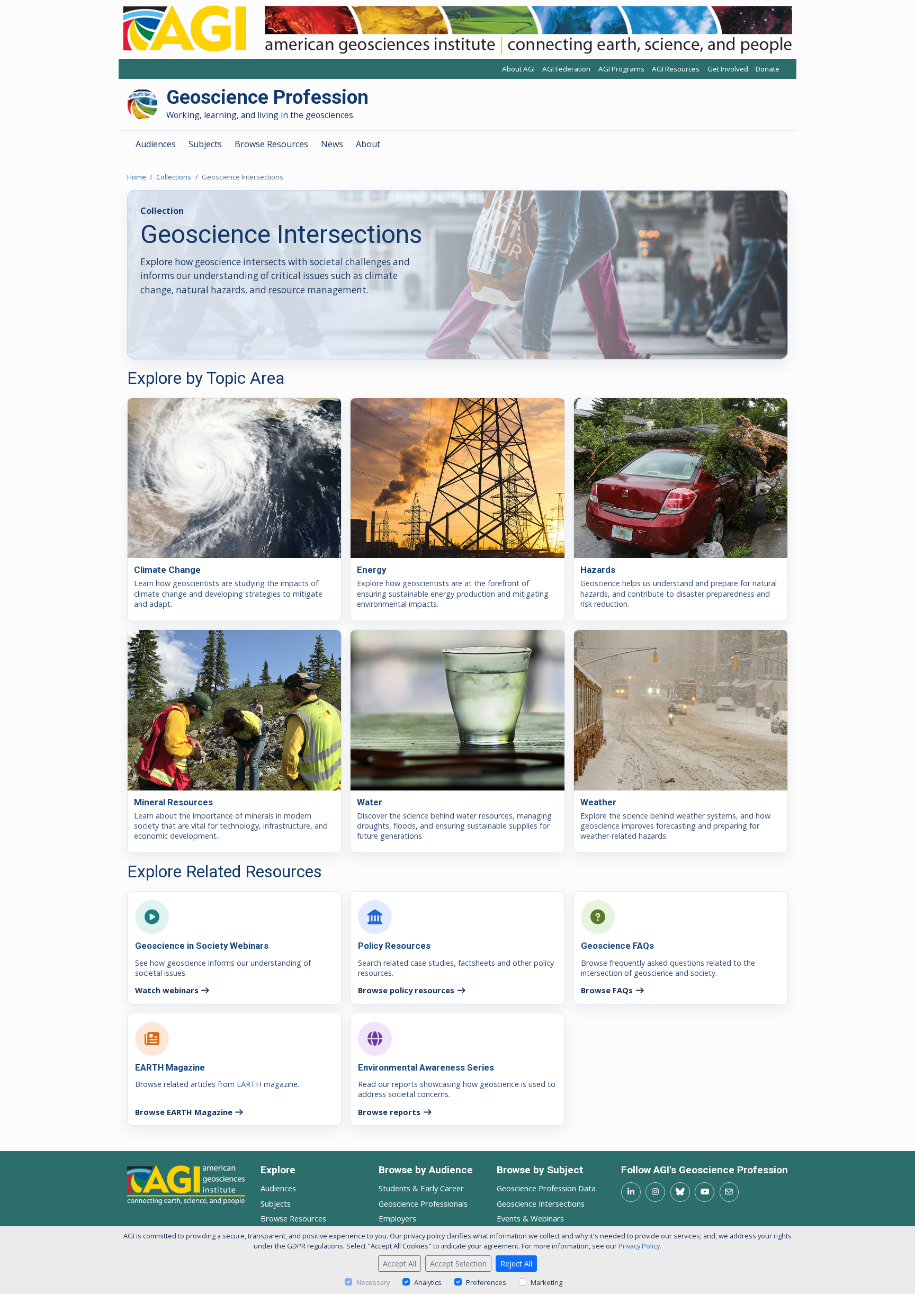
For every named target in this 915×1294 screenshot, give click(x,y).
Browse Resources (271, 144)
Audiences (156, 144)
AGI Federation (566, 69)
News (332, 144)
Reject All (516, 1264)
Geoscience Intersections (541, 1203)
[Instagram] (655, 1192)
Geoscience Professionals (423, 1203)
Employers (397, 1218)
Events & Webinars (530, 1218)
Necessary (373, 1282)
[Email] (729, 1192)
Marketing (546, 1282)
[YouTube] (704, 1192)
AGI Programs (621, 69)
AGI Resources (675, 69)
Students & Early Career (421, 1188)
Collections (173, 177)
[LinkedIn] (631, 1192)
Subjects (205, 144)
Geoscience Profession (267, 97)
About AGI (518, 69)
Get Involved (727, 69)
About (368, 144)
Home (136, 177)
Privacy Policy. (639, 1246)
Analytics (428, 1282)
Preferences (486, 1282)
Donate (767, 69)
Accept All (399, 1264)
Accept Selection (458, 1264)
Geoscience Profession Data (546, 1188)
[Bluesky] (680, 1192)
